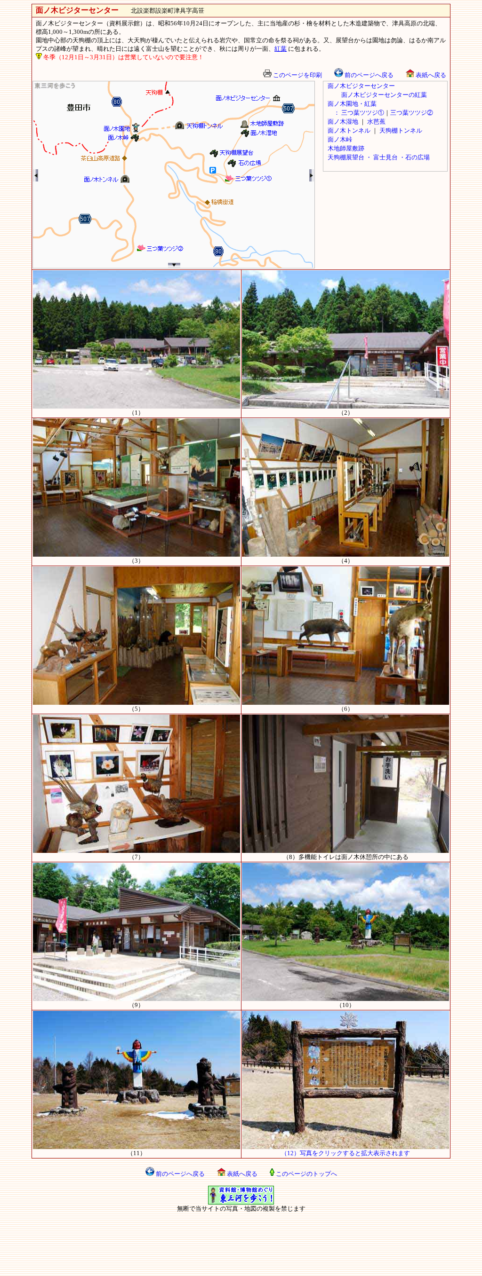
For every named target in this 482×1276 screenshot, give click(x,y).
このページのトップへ (305, 1173)
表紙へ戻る (430, 75)
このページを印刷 (297, 75)
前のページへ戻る (368, 75)
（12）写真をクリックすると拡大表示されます (345, 1153)
